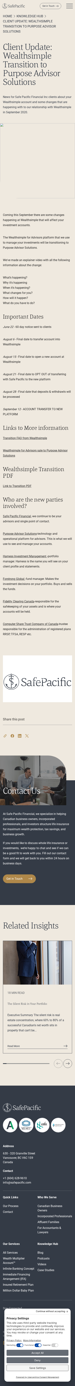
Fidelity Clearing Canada (18, 601)
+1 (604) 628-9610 (15, 1178)
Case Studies (46, 1270)
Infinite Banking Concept (18, 1268)
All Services (10, 1252)
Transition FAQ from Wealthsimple (25, 438)
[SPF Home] (13, 5)
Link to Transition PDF (17, 486)
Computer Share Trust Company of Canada (30, 624)
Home (7, 16)
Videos (42, 1264)
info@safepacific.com (17, 1182)
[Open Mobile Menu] (69, 6)
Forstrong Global (14, 579)
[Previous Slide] (58, 1063)
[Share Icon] (12, 730)
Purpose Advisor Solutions (20, 533)
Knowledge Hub (30, 16)
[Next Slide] (67, 1063)
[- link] (58, 1125)
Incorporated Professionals (55, 1216)
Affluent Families (48, 1222)
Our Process (10, 1206)
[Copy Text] (5, 730)
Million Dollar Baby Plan (18, 1290)
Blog (40, 1252)
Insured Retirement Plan (18, 1284)
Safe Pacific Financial (17, 516)
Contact (8, 1212)
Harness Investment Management (25, 556)
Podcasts (44, 1258)
